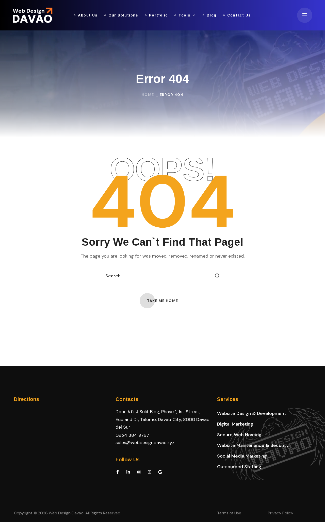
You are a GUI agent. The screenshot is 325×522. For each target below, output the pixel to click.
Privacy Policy (280, 513)
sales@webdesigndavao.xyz (145, 443)
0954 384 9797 (132, 435)
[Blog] (139, 472)
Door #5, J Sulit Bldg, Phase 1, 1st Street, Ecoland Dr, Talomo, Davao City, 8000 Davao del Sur (162, 419)
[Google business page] (160, 472)
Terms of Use (229, 513)
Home (148, 94)
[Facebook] (117, 472)
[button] (163, 300)
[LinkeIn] (128, 472)
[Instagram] (149, 472)
